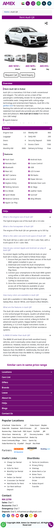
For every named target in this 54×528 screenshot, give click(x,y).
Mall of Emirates (25, 428)
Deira (24, 440)
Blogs (4, 408)
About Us (6, 398)
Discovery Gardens (36, 434)
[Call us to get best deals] (28, 3)
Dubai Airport (34, 425)
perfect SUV (8, 105)
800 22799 (6, 499)
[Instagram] (46, 39)
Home (6, 12)
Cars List (6, 377)
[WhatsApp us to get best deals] (38, 3)
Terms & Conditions (40, 462)
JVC (36, 428)
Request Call (11, 75)
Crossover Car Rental (15, 480)
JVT (25, 434)
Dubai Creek (6, 437)
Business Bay (6, 431)
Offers (5, 382)
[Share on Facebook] (46, 36)
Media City (33, 437)
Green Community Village (11, 440)
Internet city (16, 434)
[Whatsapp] (46, 29)
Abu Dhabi (36, 443)
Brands (5, 387)
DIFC (47, 434)
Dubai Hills (6, 428)
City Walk (36, 431)
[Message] (46, 33)
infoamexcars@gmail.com (29, 511)
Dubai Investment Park (20, 437)
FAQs (4, 403)
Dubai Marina (16, 425)
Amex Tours (37, 474)
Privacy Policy (37, 465)
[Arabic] (22, 3)
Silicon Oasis (6, 434)
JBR (44, 431)
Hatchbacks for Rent (15, 483)
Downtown (14, 428)
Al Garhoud (6, 425)
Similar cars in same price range (27, 365)
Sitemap (35, 468)
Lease (5, 392)
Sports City (32, 440)
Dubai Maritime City (9, 443)
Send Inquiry (27, 75)
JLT (25, 425)
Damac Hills (44, 428)
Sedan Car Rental (14, 477)
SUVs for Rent (12, 468)
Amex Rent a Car (39, 471)
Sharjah (28, 443)
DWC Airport (27, 431)
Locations (7, 372)
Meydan (44, 425)
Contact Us (7, 413)
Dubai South (17, 431)
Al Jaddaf (20, 443)
